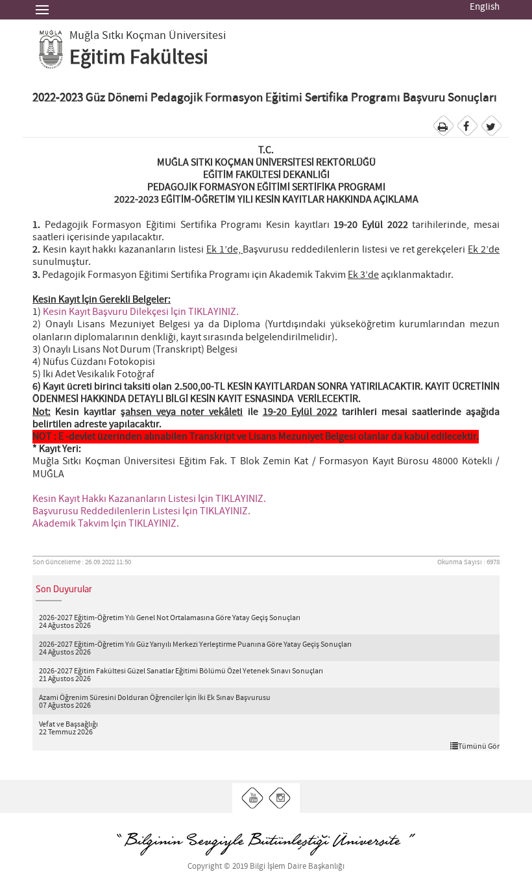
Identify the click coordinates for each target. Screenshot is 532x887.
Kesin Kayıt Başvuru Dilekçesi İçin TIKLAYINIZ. (141, 312)
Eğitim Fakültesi (138, 57)
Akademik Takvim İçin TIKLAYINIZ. (105, 524)
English (485, 7)
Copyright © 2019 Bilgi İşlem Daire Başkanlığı (266, 866)
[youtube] (253, 798)
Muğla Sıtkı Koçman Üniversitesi (147, 36)
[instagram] (280, 798)
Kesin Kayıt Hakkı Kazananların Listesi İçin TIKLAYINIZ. (149, 499)
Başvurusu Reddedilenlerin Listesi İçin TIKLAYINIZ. (141, 511)
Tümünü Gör (479, 746)
